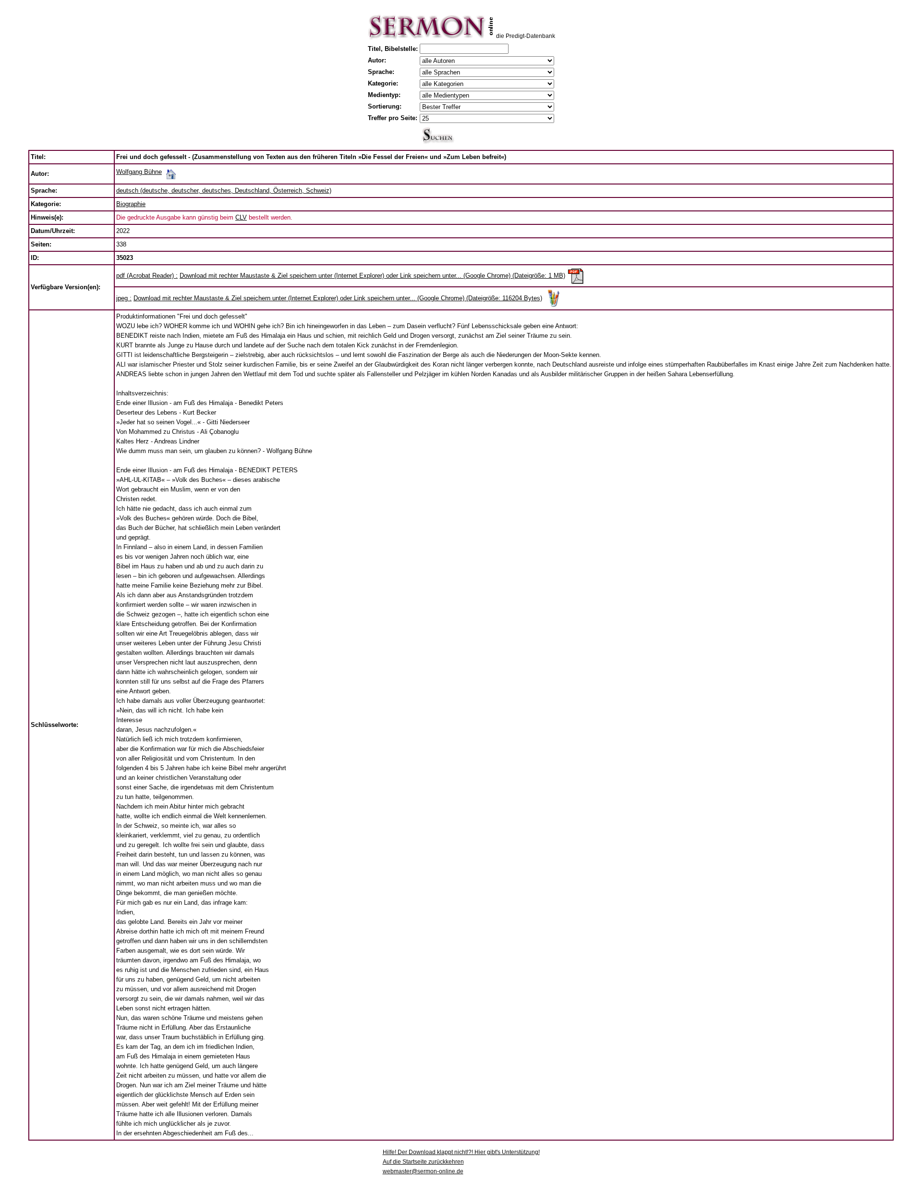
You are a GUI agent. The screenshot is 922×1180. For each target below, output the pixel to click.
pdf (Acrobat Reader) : (147, 275)
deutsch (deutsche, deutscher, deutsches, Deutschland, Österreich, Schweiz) (223, 190)
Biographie (131, 204)
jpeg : (124, 298)
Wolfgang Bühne (139, 171)
